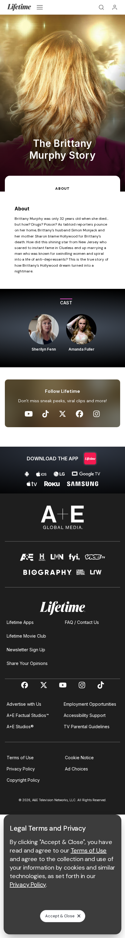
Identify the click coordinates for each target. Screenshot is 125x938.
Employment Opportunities (90, 704)
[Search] (101, 7)
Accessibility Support (85, 715)
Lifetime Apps (20, 622)
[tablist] (62, 184)
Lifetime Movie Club (26, 636)
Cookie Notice (79, 757)
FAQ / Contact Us (82, 622)
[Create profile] (115, 7)
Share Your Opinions (27, 663)
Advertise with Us (24, 704)
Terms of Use (20, 757)
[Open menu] (39, 7)
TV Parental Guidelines (87, 726)
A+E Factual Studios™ (28, 715)
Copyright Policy (23, 780)
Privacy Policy (21, 768)
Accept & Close (60, 916)
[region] (62, 328)
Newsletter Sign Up (26, 649)
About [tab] (62, 188)
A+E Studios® (20, 726)
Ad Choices (76, 768)
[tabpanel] (62, 342)
